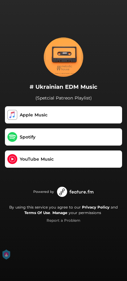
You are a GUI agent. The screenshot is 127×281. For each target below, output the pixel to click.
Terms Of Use (37, 212)
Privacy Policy (95, 207)
